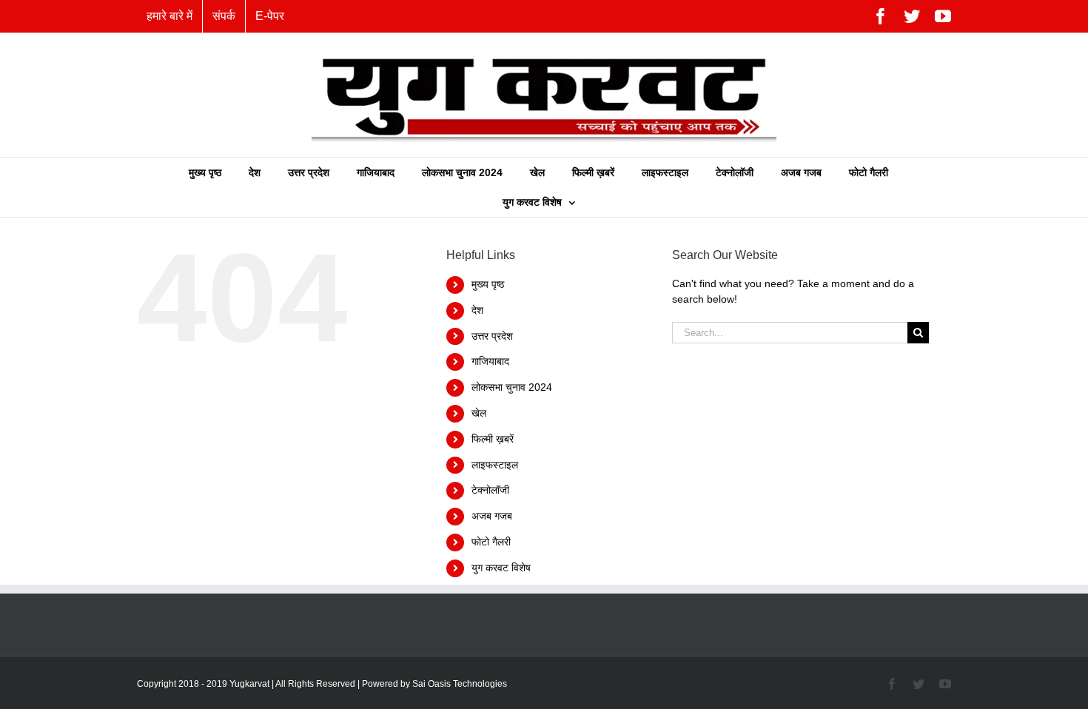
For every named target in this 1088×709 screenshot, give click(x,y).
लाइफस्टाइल (494, 465)
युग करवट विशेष (501, 568)
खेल (478, 413)
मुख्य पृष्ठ (487, 284)
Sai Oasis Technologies (459, 684)
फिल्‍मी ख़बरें (492, 439)
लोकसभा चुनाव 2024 (511, 387)
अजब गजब (491, 516)
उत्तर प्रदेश (492, 336)
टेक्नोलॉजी (490, 490)
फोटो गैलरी (491, 542)
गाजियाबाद (490, 361)
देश (477, 310)
